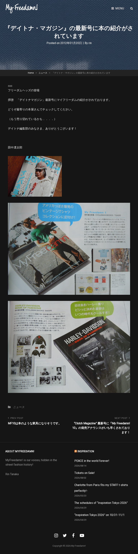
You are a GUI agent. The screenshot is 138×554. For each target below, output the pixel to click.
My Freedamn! (78, 545)
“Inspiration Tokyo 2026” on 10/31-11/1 (99, 515)
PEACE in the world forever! (91, 461)
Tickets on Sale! (84, 473)
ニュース (43, 73)
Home (31, 73)
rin (90, 43)
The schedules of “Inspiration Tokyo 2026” (101, 503)
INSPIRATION (86, 451)
